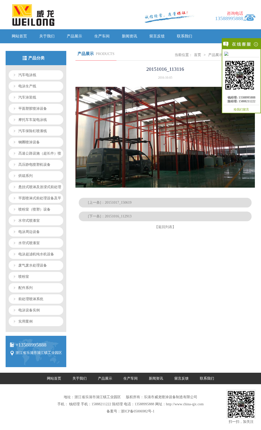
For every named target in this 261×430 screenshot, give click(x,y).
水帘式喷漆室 (29, 221)
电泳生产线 (27, 86)
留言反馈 (157, 36)
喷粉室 (23, 277)
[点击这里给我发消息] (241, 54)
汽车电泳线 (27, 75)
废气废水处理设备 (32, 265)
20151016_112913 (118, 216)
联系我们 (184, 36)
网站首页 (19, 36)
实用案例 (25, 321)
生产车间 (102, 36)
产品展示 (74, 36)
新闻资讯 (129, 36)
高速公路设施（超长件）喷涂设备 (35, 154)
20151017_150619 (118, 202)
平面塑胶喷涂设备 (32, 108)
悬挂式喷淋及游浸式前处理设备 (35, 188)
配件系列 (25, 288)
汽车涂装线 (27, 97)
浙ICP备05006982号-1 (137, 411)
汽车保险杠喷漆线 (32, 131)
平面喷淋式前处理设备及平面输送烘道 (35, 199)
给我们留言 (241, 109)
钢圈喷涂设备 (29, 142)
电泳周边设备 (29, 232)
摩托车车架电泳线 (32, 120)
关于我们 (47, 36)
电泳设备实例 (29, 310)
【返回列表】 (165, 227)
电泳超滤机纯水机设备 (36, 254)
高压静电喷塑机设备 (34, 165)
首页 (197, 55)
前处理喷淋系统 (30, 299)
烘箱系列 (25, 176)
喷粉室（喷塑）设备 (34, 209)
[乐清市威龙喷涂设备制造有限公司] (60, 16)
